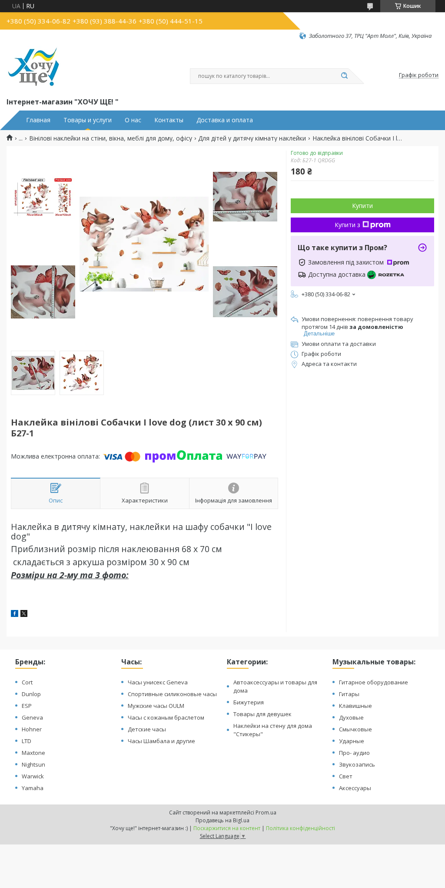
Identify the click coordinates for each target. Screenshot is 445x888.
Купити (362, 205)
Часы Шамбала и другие (161, 741)
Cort (27, 682)
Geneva (32, 717)
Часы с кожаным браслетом (166, 717)
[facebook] (14, 614)
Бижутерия (248, 702)
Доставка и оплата (224, 120)
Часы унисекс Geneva (158, 682)
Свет (345, 776)
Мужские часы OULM (156, 706)
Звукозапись (357, 764)
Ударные (351, 741)
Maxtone (33, 753)
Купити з (347, 225)
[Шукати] (344, 76)
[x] (23, 614)
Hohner (32, 729)
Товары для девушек (262, 714)
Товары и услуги (87, 120)
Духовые (351, 717)
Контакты (168, 120)
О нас (133, 120)
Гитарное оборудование (373, 682)
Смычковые (355, 729)
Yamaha (32, 788)
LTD (26, 741)
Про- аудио (354, 753)
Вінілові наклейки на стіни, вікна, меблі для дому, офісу (110, 138)
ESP (27, 706)
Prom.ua (266, 812)
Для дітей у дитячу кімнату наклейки (252, 138)
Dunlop (31, 694)
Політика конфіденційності (300, 828)
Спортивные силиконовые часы (172, 694)
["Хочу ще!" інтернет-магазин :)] (34, 68)
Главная (38, 120)
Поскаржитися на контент (226, 828)
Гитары (349, 694)
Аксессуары (355, 788)
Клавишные (355, 706)
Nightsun (33, 764)
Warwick (33, 776)
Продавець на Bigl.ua (222, 820)
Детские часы (147, 729)
